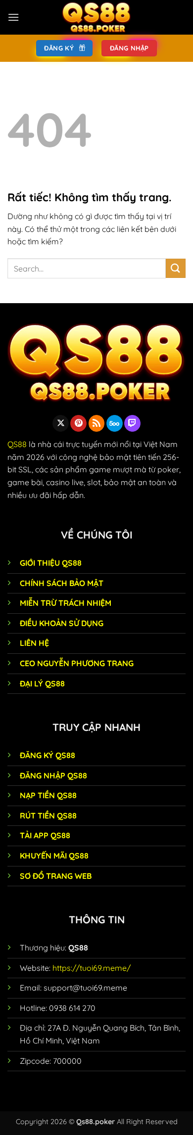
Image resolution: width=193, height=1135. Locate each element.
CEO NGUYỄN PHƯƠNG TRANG (77, 663)
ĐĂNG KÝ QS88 (47, 755)
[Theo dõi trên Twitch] (132, 423)
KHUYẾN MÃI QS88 (54, 856)
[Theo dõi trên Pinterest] (78, 423)
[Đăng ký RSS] (97, 423)
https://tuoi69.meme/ (91, 968)
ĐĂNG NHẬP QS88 (53, 775)
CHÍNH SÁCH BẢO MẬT (61, 583)
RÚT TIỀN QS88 (48, 815)
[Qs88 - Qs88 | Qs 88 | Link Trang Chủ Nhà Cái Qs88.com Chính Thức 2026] (96, 17)
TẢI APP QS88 (45, 835)
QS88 (17, 444)
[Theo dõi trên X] (60, 423)
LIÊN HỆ (34, 643)
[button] (13, 17)
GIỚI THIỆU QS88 (51, 563)
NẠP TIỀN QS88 (48, 795)
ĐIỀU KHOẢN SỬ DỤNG (61, 623)
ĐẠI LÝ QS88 (42, 683)
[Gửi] (176, 268)
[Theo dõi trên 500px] (114, 423)
